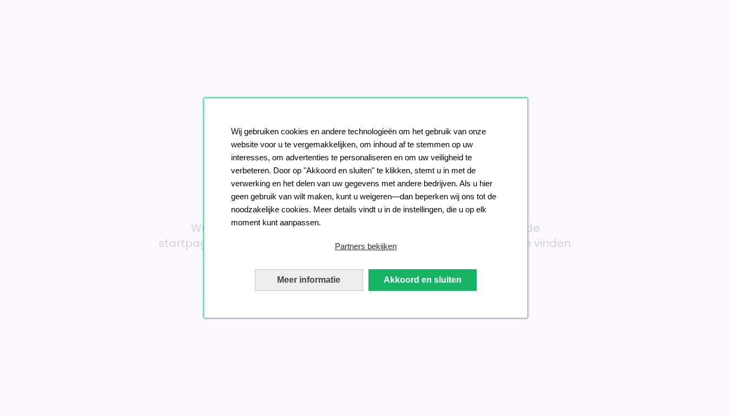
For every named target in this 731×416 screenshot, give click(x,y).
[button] (365, 246)
